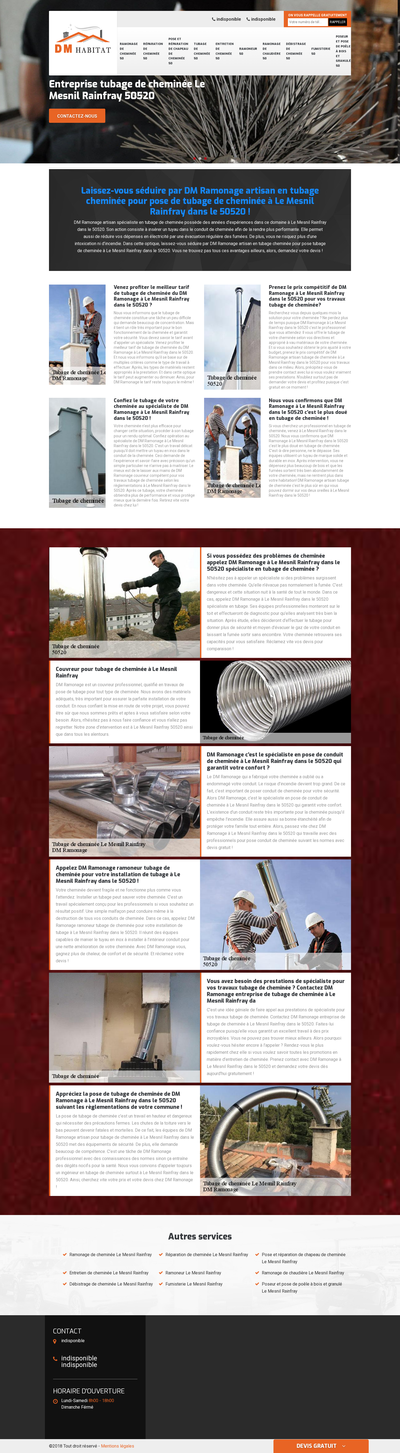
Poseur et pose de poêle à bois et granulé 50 (343, 51)
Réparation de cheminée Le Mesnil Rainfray (206, 1254)
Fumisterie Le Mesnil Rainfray (194, 1284)
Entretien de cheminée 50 (225, 51)
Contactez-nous (77, 116)
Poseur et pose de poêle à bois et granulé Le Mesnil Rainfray (302, 1287)
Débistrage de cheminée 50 (296, 51)
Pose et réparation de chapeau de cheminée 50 (178, 51)
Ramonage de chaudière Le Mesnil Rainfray (303, 1272)
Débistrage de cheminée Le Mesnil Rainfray (111, 1284)
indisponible (228, 19)
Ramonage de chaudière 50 (272, 51)
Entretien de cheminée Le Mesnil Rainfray (109, 1272)
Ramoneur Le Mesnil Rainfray (193, 1272)
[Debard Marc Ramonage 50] (83, 31)
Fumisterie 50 (320, 51)
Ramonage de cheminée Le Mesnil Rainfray (110, 1254)
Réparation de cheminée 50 (153, 51)
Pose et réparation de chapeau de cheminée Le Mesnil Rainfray (304, 1258)
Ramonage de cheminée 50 (129, 51)
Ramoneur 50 (248, 51)
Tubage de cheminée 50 (202, 51)
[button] (194, 158)
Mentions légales (117, 1446)
